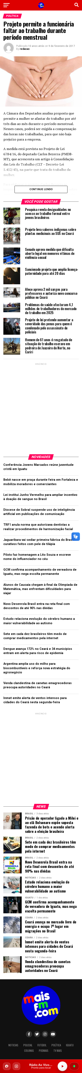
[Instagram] (16, 1066)
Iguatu (70, 1045)
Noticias (13, 1045)
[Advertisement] (41, 407)
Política (56, 1045)
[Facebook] (7, 1066)
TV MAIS (57, 1051)
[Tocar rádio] (62, 1066)
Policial (27, 1045)
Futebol (41, 1045)
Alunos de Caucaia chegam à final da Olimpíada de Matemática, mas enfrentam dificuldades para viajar (40, 589)
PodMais (43, 1051)
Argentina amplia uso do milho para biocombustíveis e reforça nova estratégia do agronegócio (36, 668)
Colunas (29, 1051)
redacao (25, 48)
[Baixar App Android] (74, 1066)
